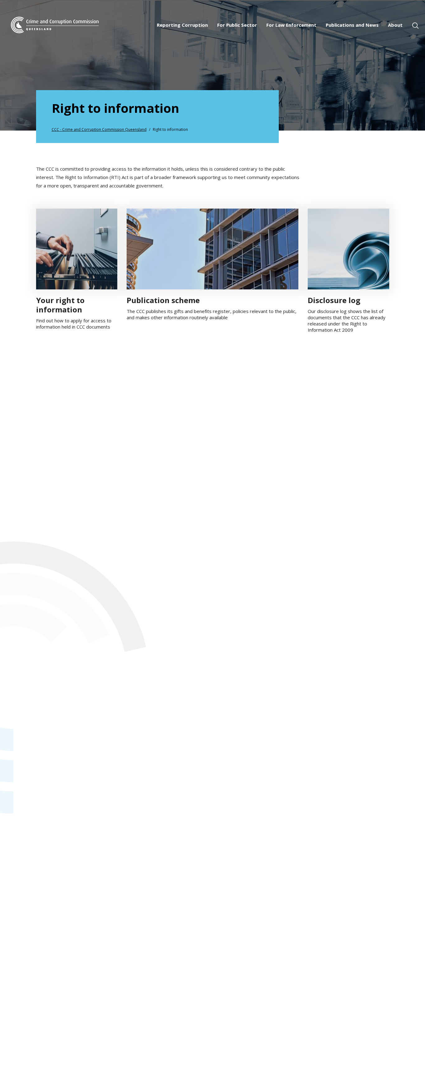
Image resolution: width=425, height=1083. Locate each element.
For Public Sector (237, 25)
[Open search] (415, 25)
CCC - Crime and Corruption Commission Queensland (99, 129)
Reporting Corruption (182, 25)
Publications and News (352, 25)
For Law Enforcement (291, 25)
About (395, 25)
